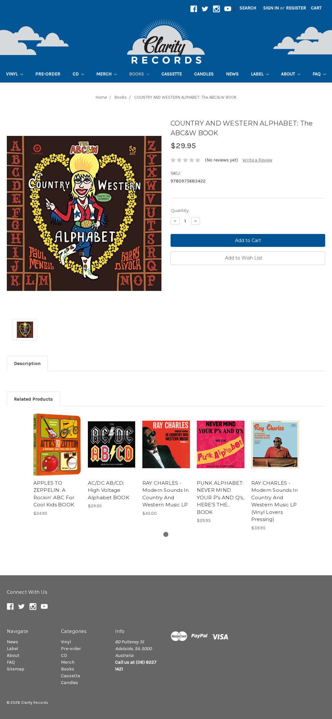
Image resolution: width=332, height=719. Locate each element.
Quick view (57, 438)
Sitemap (15, 669)
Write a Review (257, 160)
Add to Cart (166, 450)
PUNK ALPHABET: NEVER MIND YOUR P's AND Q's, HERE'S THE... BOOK (220, 497)
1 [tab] (165, 534)
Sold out (57, 450)
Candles (204, 74)
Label (258, 74)
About (288, 74)
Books (137, 74)
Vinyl (12, 74)
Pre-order (47, 74)
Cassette (171, 74)
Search (248, 8)
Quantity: (180, 210)
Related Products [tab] (33, 399)
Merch (104, 74)
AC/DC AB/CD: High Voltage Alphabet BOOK (108, 490)
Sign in (271, 8)
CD (76, 74)
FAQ (317, 74)
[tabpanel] (57, 465)
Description (27, 363)
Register (296, 8)
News (232, 74)
